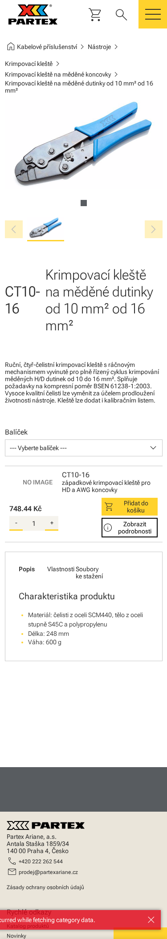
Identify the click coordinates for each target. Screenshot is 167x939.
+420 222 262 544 (41, 861)
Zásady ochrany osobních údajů (45, 887)
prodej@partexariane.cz (48, 872)
